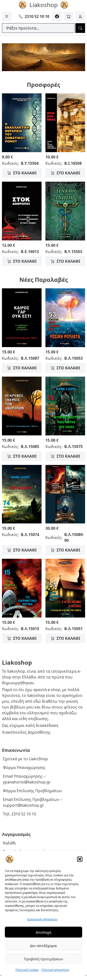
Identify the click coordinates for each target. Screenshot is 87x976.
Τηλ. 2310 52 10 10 (19, 814)
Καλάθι (9, 843)
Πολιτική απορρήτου (55, 970)
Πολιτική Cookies (27, 970)
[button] (79, 859)
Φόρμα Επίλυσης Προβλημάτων (32, 790)
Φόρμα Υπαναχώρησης (24, 767)
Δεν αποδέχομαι (43, 945)
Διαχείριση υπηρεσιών (42, 919)
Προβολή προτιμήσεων (43, 958)
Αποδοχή (43, 932)
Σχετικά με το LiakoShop (25, 758)
